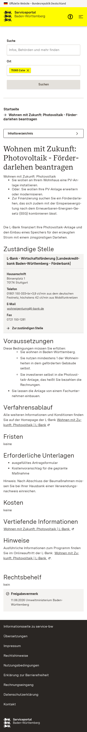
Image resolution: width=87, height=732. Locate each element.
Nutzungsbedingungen (21, 665)
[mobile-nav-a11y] (70, 16)
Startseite (11, 109)
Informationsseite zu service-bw (28, 626)
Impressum (12, 646)
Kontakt (10, 704)
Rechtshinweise (16, 656)
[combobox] (43, 50)
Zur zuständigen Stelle (27, 328)
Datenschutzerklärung (21, 694)
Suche (11, 40)
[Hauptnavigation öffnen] (81, 16)
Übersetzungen (15, 636)
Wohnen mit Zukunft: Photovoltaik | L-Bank (39, 529)
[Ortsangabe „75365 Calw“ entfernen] (28, 70)
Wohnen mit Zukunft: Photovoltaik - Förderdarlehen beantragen (40, 117)
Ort (9, 61)
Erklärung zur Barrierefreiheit (26, 675)
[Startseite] (24, 17)
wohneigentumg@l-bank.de (25, 308)
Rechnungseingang (19, 685)
